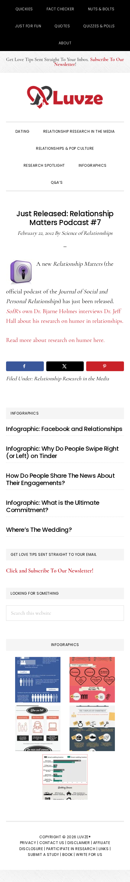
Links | (105, 848)
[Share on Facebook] (25, 366)
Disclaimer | (79, 842)
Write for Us (89, 854)
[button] (78, 181)
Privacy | (29, 842)
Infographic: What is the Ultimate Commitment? (52, 506)
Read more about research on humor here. (55, 340)
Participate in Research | (72, 848)
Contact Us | (53, 842)
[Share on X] (65, 366)
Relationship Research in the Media (71, 378)
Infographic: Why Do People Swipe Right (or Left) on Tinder (62, 452)
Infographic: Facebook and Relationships (64, 429)
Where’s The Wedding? (39, 529)
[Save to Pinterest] (105, 366)
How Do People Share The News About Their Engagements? (60, 479)
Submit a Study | (44, 854)
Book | (68, 854)
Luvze (65, 97)
